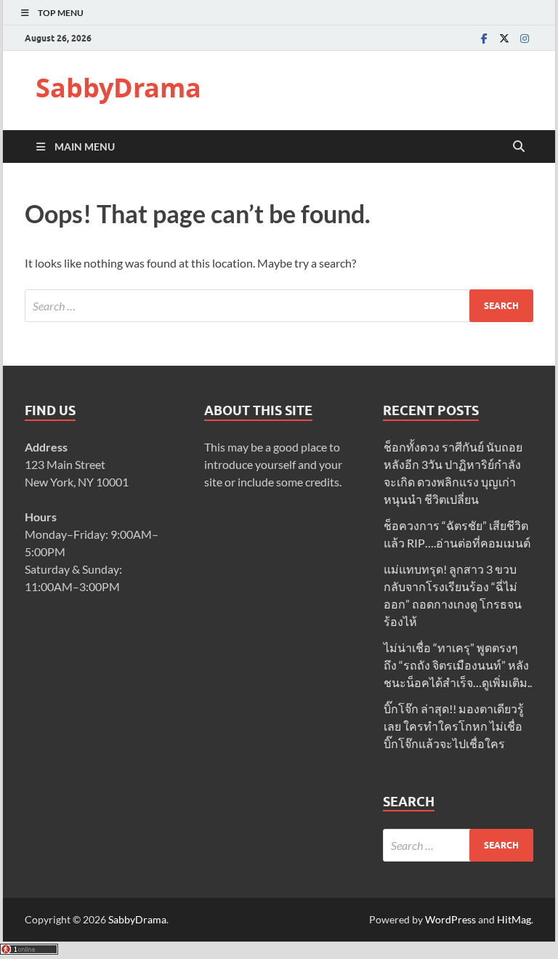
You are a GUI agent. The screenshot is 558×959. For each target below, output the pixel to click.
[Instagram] (524, 38)
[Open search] (519, 147)
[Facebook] (484, 38)
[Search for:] (279, 305)
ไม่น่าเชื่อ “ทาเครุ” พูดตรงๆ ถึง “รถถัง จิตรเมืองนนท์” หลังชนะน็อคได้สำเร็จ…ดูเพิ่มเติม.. (458, 665)
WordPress (450, 919)
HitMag (514, 919)
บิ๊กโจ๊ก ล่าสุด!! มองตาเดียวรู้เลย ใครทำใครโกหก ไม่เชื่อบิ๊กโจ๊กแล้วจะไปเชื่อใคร (454, 726)
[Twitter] (504, 38)
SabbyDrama (118, 87)
